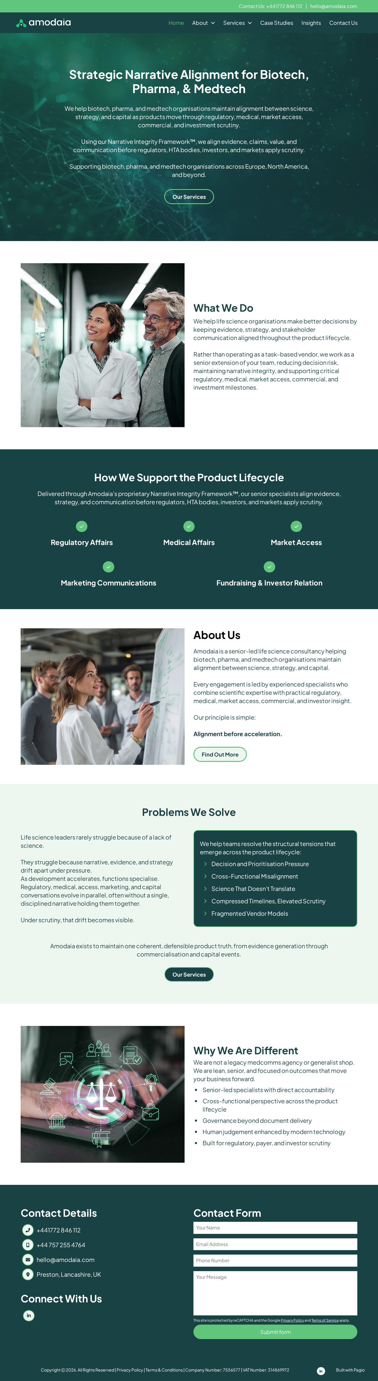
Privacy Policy (130, 1369)
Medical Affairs (189, 542)
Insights (311, 22)
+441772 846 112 (59, 1230)
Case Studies (276, 22)
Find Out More (220, 754)
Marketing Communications (108, 582)
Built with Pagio (350, 1369)
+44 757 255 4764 (61, 1244)
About (200, 22)
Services (234, 22)
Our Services (189, 196)
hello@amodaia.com (333, 6)
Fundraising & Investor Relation (269, 582)
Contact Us (343, 22)
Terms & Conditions (164, 1369)
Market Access (296, 542)
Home (176, 22)
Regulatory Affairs (82, 542)
